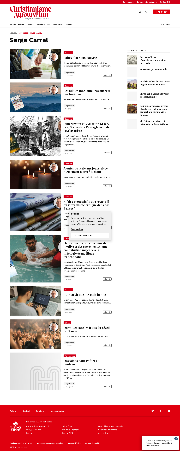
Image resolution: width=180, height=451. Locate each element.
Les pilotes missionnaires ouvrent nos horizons (87, 92)
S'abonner (161, 12)
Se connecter (128, 2)
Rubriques (165, 24)
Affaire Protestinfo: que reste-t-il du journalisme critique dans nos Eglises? (86, 205)
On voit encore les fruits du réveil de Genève (87, 329)
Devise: (165, 2)
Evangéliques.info (33, 429)
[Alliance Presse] (15, 431)
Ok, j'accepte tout (83, 235)
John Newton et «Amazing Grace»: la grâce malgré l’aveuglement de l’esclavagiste (87, 127)
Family (29, 433)
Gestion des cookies (92, 443)
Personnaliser (77, 229)
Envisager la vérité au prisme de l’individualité (154, 95)
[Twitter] (153, 411)
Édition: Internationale (147, 2)
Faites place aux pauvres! (81, 58)
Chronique (68, 53)
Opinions (30, 24)
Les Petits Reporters (70, 429)
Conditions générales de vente (21, 443)
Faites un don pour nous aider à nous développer (158, 444)
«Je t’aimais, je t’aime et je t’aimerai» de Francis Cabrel (154, 122)
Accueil (13, 33)
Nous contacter (57, 411)
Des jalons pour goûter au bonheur (81, 362)
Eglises (21, 24)
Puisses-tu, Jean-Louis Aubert (154, 69)
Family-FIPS (67, 433)
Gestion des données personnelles (50, 443)
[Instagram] (168, 411)
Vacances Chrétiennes (107, 429)
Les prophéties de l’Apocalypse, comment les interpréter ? (153, 60)
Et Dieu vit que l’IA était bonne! (85, 295)
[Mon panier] (146, 12)
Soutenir (27, 411)
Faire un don (58, 24)
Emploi (69, 24)
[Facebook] (160, 411)
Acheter (13, 411)
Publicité (40, 411)
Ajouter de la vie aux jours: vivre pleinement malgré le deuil (86, 170)
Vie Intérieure (70, 356)
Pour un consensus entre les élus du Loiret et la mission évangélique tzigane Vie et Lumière (154, 110)
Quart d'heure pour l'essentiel (110, 426)
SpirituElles (67, 426)
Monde (13, 24)
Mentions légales (74, 443)
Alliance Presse (104, 433)
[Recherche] (140, 12)
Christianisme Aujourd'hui (37, 426)
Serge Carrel (69, 73)
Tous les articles (43, 24)
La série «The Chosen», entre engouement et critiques (155, 83)
